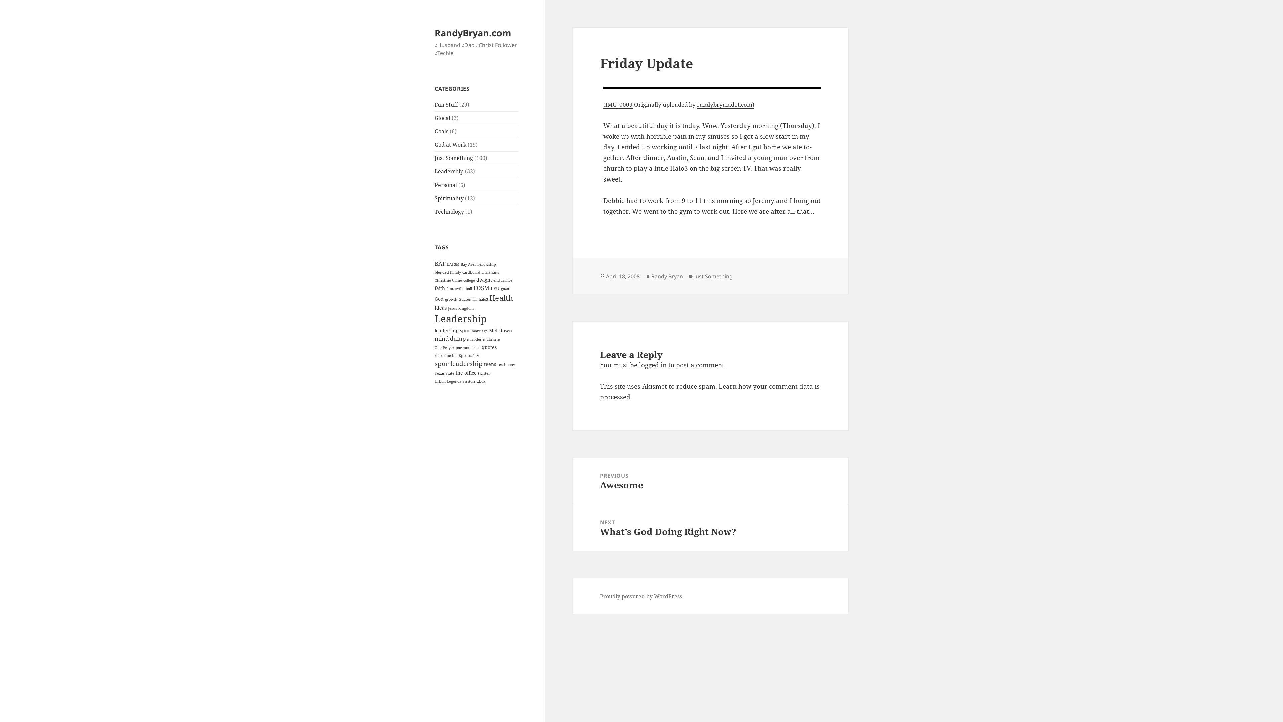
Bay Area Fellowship (478, 264)
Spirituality (449, 198)
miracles (474, 339)
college (469, 280)
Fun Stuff (446, 104)
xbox (481, 381)
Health (501, 298)
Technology (449, 211)
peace (475, 347)
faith (440, 288)
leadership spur (452, 330)
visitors (469, 381)
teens (490, 364)
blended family (448, 272)
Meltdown (500, 330)
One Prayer (444, 347)
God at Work (450, 144)
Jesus (452, 308)
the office (466, 373)
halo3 (483, 299)
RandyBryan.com (473, 33)
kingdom (466, 308)
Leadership (449, 171)
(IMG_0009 (618, 104)
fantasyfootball (459, 288)
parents (462, 347)
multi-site (491, 339)
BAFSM (453, 264)
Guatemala (468, 299)
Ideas (441, 308)
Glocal (442, 118)
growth (451, 299)
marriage (480, 331)
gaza (505, 288)
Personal (446, 185)
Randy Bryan (667, 276)
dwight (484, 280)
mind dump (450, 338)
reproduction (446, 355)
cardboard (471, 272)
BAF (440, 263)
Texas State (444, 373)
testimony (506, 364)
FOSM (481, 288)
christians (490, 272)
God (439, 299)
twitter (484, 373)
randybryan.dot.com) (725, 104)
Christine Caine (448, 280)
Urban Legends (448, 381)
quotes (489, 347)
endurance (502, 280)
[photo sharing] (712, 88)
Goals (441, 131)
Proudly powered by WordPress (641, 596)
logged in (653, 365)
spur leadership (459, 363)
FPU (495, 288)
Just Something (454, 158)
